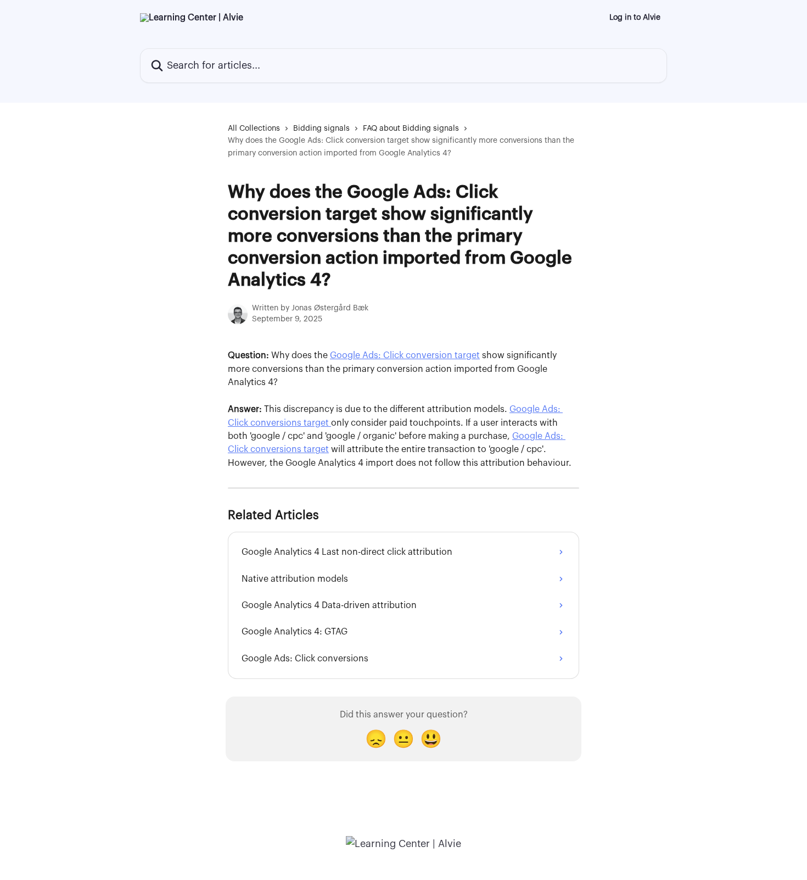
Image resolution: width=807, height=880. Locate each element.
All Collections (254, 128)
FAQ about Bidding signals (411, 128)
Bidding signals (321, 128)
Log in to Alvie (634, 17)
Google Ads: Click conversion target (405, 355)
